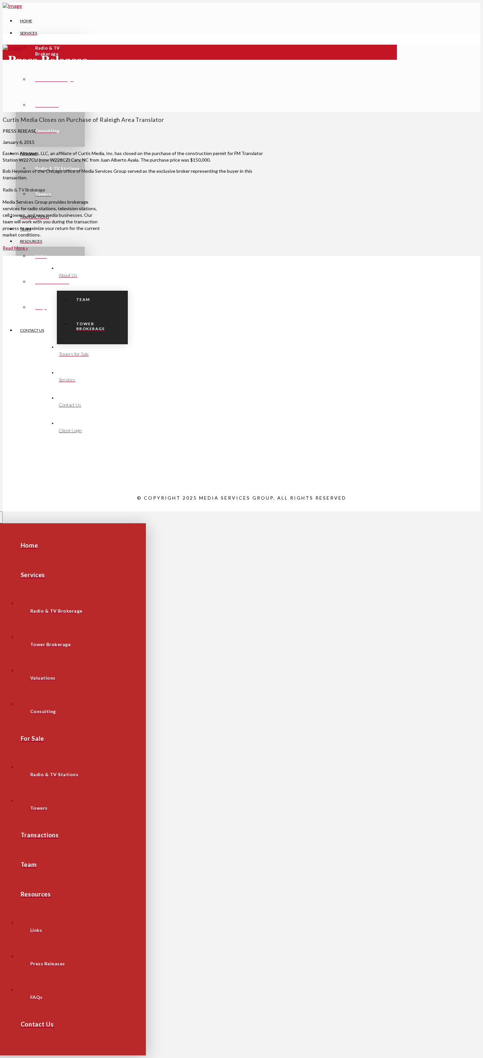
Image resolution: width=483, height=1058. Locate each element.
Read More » (15, 248)
